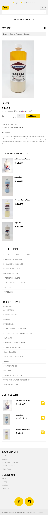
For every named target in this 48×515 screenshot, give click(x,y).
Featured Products (11, 273)
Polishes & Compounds (13, 357)
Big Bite (18, 223)
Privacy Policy (6, 469)
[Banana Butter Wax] (7, 209)
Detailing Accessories (13, 264)
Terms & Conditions (8, 466)
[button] (24, 111)
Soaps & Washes (10, 366)
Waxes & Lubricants (12, 124)
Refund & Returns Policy (10, 462)
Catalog (4, 482)
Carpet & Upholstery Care (14, 329)
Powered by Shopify (38, 512)
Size (14, 118)
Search (4, 456)
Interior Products (11, 278)
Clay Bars (7, 338)
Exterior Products (16, 34)
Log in (17, 3)
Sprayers (7, 371)
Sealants (7, 361)
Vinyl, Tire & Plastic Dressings (16, 380)
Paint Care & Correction (14, 283)
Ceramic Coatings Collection (16, 255)
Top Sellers (8, 292)
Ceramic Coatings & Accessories (17, 333)
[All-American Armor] (7, 165)
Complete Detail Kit (12, 347)
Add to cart (32, 116)
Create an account (29, 3)
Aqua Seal (18, 177)
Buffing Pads (8, 324)
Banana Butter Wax (22, 200)
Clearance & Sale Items (13, 259)
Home (5, 34)
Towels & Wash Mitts (12, 375)
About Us (5, 459)
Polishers (7, 287)
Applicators (8, 310)
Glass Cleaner (9, 352)
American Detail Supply (15, 127)
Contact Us (5, 488)
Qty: (3, 116)
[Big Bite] (7, 231)
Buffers (6, 319)
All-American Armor (22, 159)
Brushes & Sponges (11, 315)
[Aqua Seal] (7, 186)
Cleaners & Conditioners (14, 343)
